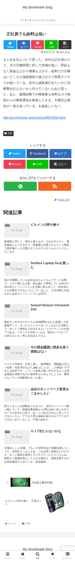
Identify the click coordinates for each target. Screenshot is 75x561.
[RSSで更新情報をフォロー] (54, 186)
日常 (10, 133)
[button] (67, 412)
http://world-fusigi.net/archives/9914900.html (34, 117)
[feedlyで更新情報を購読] (20, 186)
